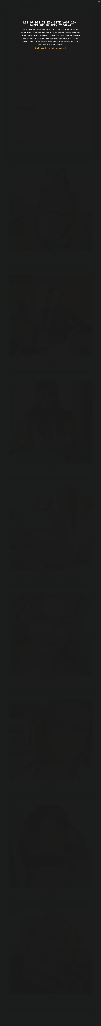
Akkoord (40, 48)
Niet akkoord (57, 48)
